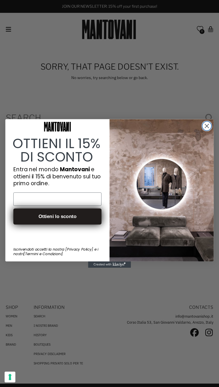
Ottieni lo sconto (57, 216)
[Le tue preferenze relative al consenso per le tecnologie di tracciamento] (10, 377)
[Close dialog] (207, 126)
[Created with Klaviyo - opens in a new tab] (109, 264)
